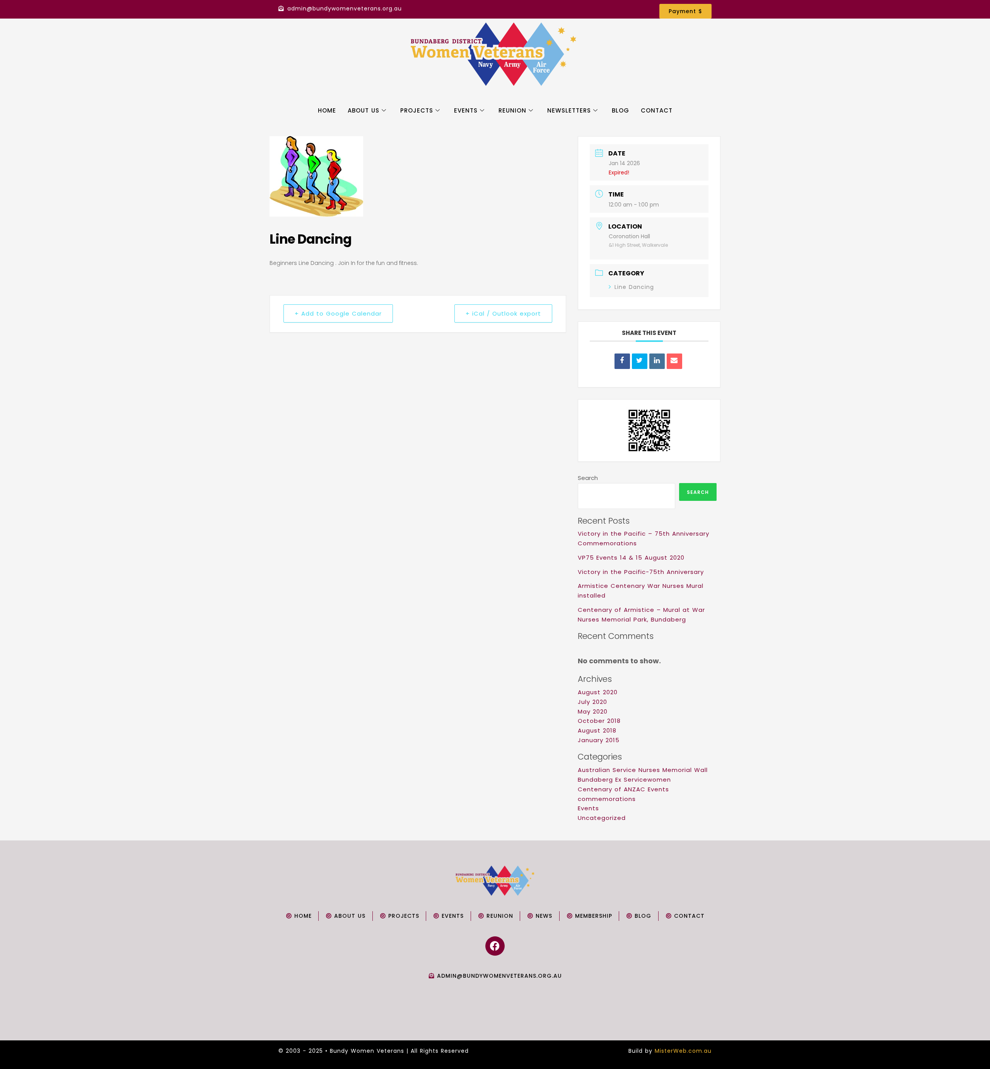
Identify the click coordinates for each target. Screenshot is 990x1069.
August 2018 (597, 730)
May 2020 (593, 711)
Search (588, 478)
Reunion (512, 110)
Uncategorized (602, 818)
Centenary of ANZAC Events (623, 789)
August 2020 (598, 692)
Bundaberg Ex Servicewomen (624, 779)
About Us (363, 110)
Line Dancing (634, 287)
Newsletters (569, 110)
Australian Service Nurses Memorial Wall (643, 770)
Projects (416, 110)
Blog (620, 110)
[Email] (674, 361)
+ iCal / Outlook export (503, 313)
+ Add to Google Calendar (338, 313)
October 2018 (599, 721)
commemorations (607, 799)
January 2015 (599, 740)
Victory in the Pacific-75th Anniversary (641, 572)
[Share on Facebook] (622, 361)
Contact (657, 110)
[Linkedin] (657, 361)
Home (327, 110)
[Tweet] (639, 361)
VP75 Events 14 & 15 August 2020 (631, 557)
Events (466, 110)
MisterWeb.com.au (683, 1051)
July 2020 (592, 702)
